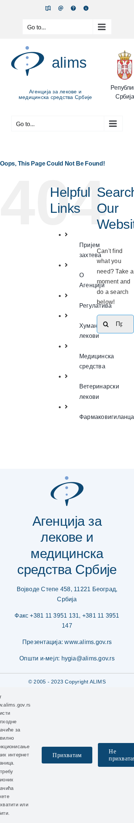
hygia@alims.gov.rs (88, 658)
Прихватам (67, 755)
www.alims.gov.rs (88, 642)
